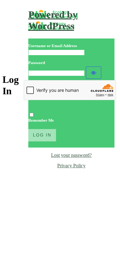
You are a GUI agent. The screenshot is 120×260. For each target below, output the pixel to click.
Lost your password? (71, 155)
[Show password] (93, 73)
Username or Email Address (52, 45)
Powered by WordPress (53, 20)
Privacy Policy (71, 165)
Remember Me (41, 120)
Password (36, 62)
